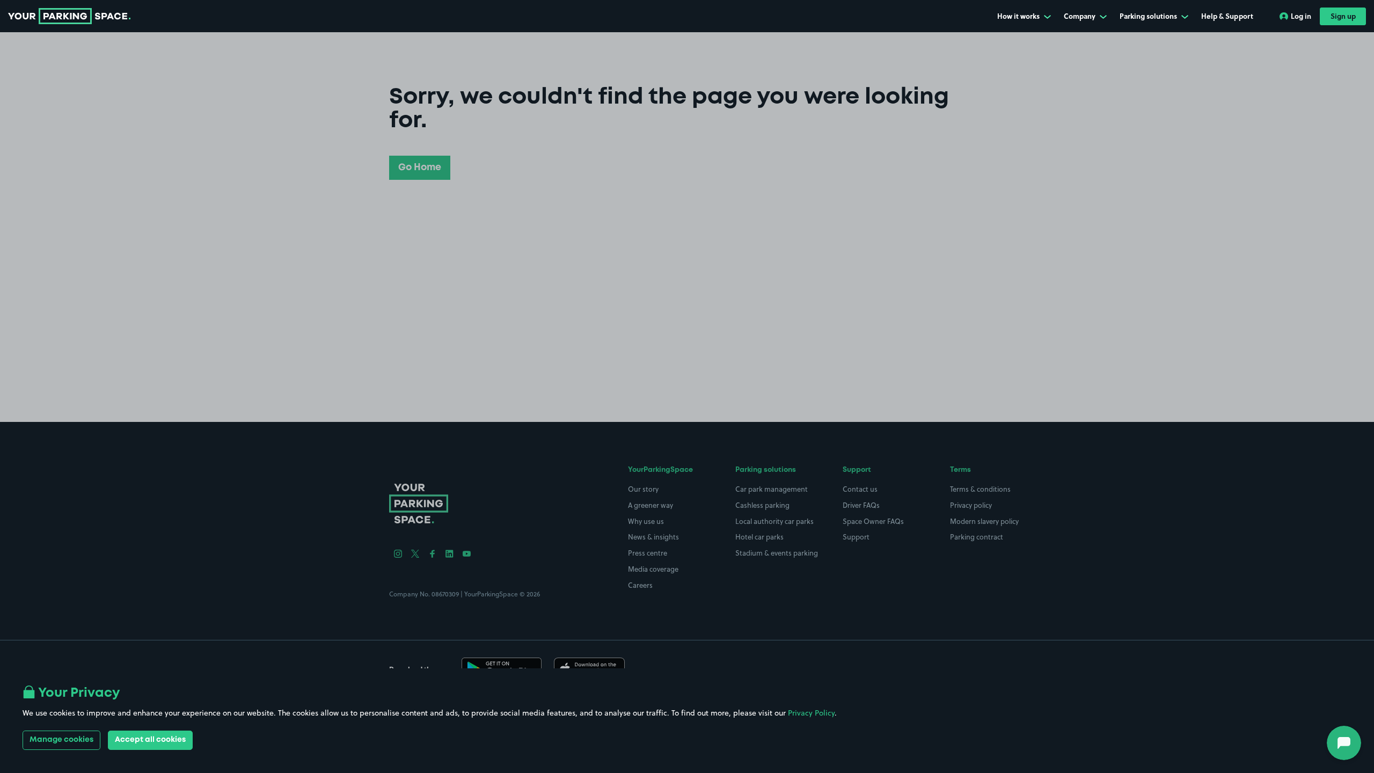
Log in (1301, 16)
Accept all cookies (150, 739)
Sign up (1343, 16)
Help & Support (1227, 16)
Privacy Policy (811, 713)
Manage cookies (61, 739)
